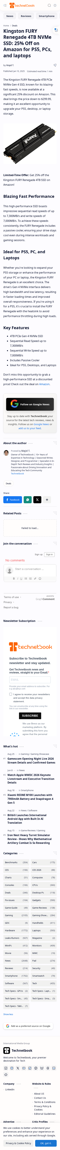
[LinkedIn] (53, 1068)
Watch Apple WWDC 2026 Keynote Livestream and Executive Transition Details (31, 778)
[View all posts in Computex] (44, 877)
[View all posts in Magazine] (44, 938)
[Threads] (47, 1068)
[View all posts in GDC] (16, 923)
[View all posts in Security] (44, 968)
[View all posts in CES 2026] (44, 870)
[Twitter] (17, 1068)
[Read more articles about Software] (32, 810)
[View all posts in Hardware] (16, 930)
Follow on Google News (34, 404)
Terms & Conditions (45, 1102)
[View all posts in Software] (16, 983)
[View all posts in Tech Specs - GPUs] (16, 991)
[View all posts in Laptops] (44, 930)
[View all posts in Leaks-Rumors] (16, 938)
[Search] (49, 5)
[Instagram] (11, 1068)
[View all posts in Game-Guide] (16, 908)
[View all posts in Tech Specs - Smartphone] (16, 998)
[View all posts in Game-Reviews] (44, 908)
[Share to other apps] (47, 499)
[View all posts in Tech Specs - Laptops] (44, 991)
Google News (41, 424)
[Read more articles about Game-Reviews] (29, 830)
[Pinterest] (35, 1068)
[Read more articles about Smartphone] (27, 790)
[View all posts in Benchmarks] (16, 862)
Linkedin (9, 1089)
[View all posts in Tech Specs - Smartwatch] (44, 998)
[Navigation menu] (5, 5)
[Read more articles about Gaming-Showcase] (40, 753)
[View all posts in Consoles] (16, 885)
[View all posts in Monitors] (44, 945)
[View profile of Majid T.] (20, 450)
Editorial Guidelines (45, 1113)
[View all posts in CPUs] (44, 885)
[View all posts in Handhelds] (44, 923)
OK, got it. (46, 1143)
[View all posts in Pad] (44, 961)
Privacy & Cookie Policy (18, 1143)
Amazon (44, 384)
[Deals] (8, 483)
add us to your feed (29, 428)
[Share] (55, 65)
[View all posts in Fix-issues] (16, 900)
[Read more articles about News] (22, 770)
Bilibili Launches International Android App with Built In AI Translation (27, 819)
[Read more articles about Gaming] (25, 753)
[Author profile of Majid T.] (8, 65)
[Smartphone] (47, 16)
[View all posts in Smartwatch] (44, 976)
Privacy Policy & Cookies (42, 1108)
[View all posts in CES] (16, 870)
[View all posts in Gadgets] (44, 900)
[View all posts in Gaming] (16, 915)
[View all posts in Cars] (44, 862)
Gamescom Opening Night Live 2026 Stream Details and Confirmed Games (31, 760)
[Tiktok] (29, 1068)
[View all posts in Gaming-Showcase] (44, 915)
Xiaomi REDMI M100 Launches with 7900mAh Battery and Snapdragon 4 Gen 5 (30, 798)
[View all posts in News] (16, 961)
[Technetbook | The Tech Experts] (21, 5)
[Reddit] (5, 1074)
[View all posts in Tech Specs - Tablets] (16, 1006)
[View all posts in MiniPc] (16, 945)
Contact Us (40, 1097)
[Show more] (8, 1014)
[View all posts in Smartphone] (16, 976)
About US (39, 1093)
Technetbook (17, 473)
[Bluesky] (41, 1068)
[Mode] (55, 5)
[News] (9, 16)
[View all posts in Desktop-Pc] (44, 893)
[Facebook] (5, 1068)
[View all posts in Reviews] (16, 968)
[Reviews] (26, 16)
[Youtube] (23, 1068)
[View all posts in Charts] (16, 877)
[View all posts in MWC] (44, 953)
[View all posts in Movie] (16, 953)
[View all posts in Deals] (16, 893)
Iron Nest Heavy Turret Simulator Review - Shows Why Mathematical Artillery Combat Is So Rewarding (30, 839)
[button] (12, 499)
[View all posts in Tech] (44, 983)
